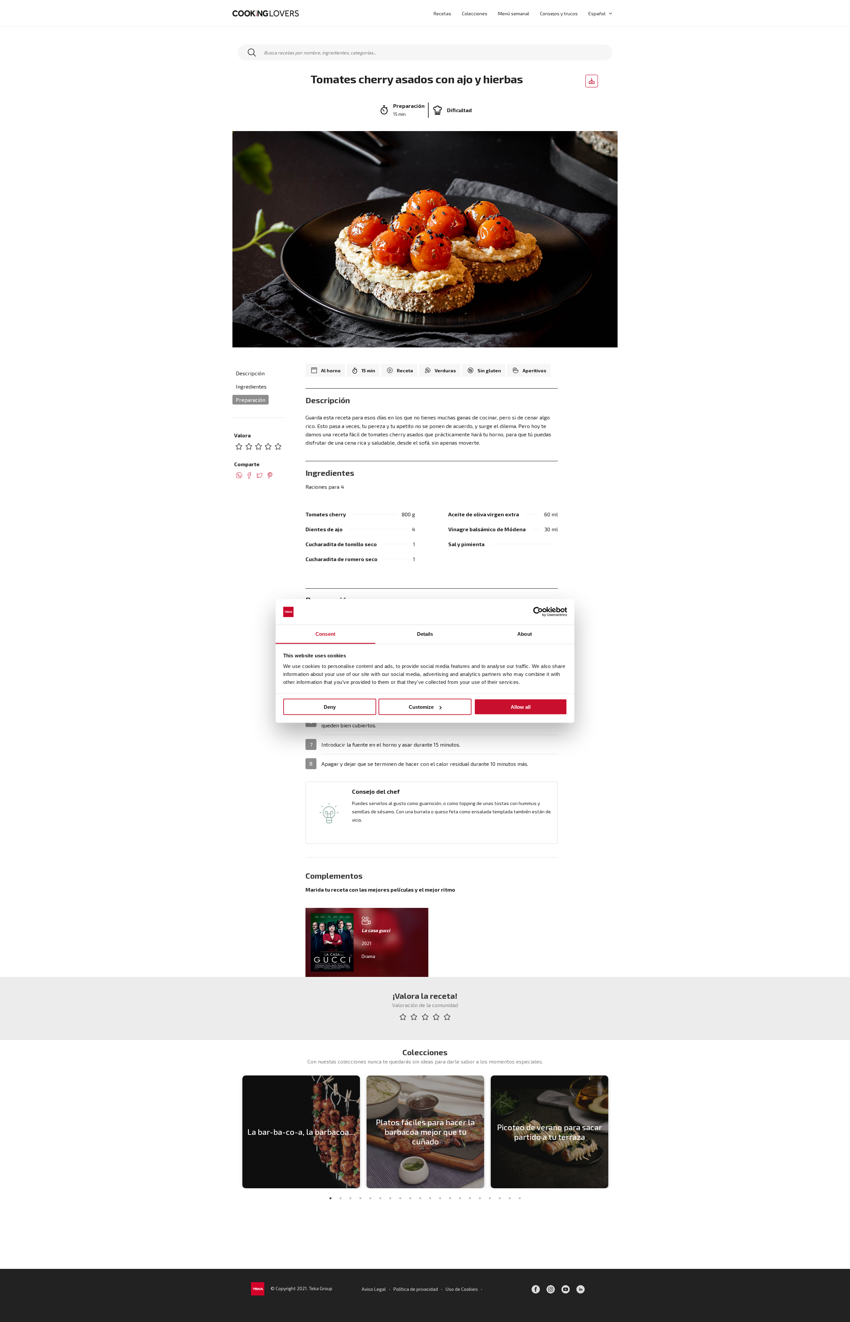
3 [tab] (350, 1198)
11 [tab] (430, 1198)
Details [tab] (425, 633)
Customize (421, 707)
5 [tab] (370, 1198)
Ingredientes (251, 387)
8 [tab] (400, 1198)
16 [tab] (479, 1198)
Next (616, 1132)
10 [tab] (420, 1198)
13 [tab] (450, 1198)
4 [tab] (360, 1198)
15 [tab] (470, 1198)
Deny (330, 707)
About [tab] (524, 633)
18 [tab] (499, 1198)
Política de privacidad (415, 1289)
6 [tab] (380, 1198)
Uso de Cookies (462, 1289)
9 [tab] (410, 1198)
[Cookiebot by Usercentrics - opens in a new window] (538, 612)
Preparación (250, 400)
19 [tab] (509, 1198)
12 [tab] (440, 1198)
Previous (234, 1132)
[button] (609, 13)
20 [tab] (519, 1198)
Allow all (521, 707)
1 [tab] (330, 1198)
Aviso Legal (374, 1289)
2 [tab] (340, 1198)
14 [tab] (460, 1198)
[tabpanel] (301, 1131)
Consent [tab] (325, 633)
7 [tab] (390, 1198)
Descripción (250, 373)
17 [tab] (489, 1198)
